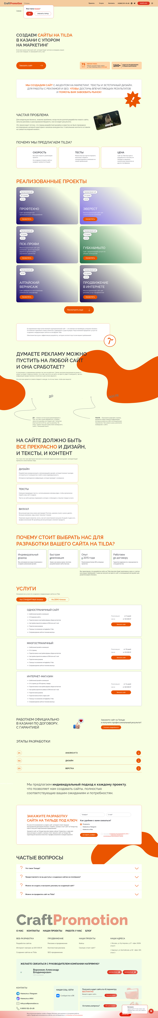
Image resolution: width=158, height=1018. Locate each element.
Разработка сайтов (23, 943)
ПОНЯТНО (125, 1014)
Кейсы (81, 943)
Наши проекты (52, 930)
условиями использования (74, 1015)
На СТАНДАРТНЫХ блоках (31, 599)
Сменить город (43, 13)
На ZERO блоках (58, 599)
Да (30, 13)
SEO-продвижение (55, 952)
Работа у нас (74, 930)
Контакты (33, 930)
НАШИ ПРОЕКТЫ (87, 938)
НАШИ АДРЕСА (117, 938)
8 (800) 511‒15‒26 (123, 3)
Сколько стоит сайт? (87, 948)
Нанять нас (143, 3)
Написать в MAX (26, 999)
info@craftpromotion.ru (29, 1003)
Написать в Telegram (28, 994)
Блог (88, 930)
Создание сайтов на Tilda (26, 952)
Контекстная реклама (56, 948)
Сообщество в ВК (67, 996)
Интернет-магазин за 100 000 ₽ (29, 948)
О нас (19, 930)
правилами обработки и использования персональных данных (113, 835)
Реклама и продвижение (57, 943)
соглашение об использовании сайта (118, 833)
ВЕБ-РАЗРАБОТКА (25, 938)
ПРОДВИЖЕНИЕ (56, 938)
